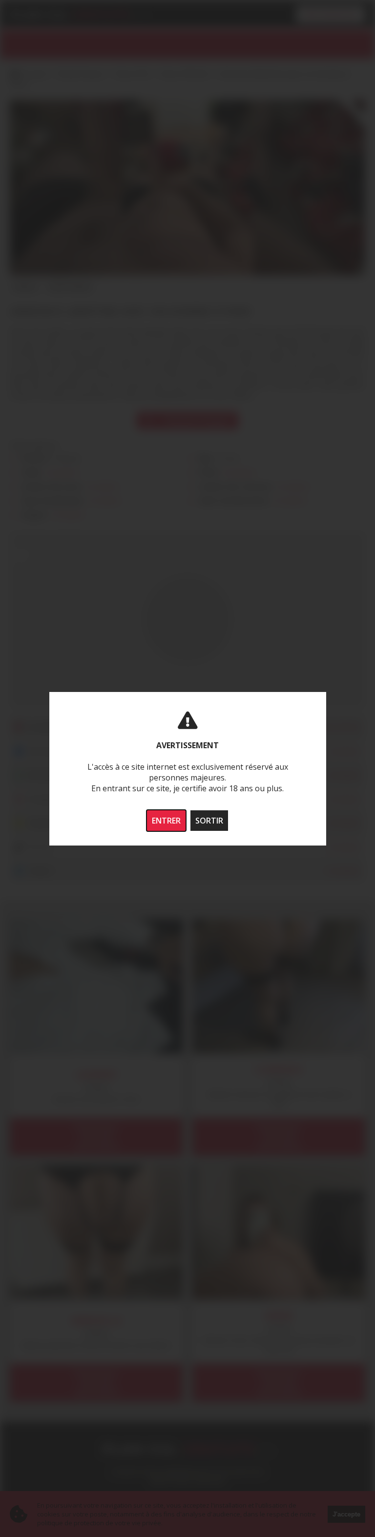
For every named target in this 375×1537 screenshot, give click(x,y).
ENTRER (166, 820)
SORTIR (209, 820)
